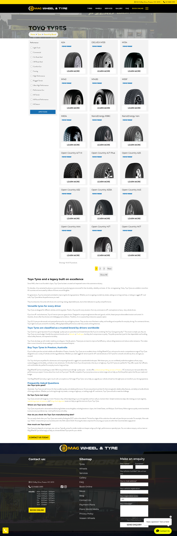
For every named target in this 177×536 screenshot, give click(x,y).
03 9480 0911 (170, 2)
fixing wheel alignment (57, 401)
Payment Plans (87, 504)
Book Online (137, 8)
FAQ (127, 8)
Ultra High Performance (40, 85)
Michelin (72, 334)
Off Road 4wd (38, 62)
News (82, 491)
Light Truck (36, 47)
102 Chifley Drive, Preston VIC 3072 (148, 2)
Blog (81, 495)
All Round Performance (40, 99)
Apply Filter (43, 112)
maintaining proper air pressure (37, 401)
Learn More (73, 71)
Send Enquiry (134, 524)
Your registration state (129, 496)
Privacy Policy (86, 513)
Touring (35, 71)
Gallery (119, 8)
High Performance (39, 76)
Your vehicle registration (130, 489)
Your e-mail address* (128, 481)
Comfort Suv (37, 66)
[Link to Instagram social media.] (65, 486)
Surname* (139, 464)
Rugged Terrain (38, 80)
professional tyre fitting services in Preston (108, 370)
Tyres (89, 8)
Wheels (98, 8)
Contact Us (85, 500)
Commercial (37, 52)
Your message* (126, 504)
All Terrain (36, 95)
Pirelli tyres (80, 334)
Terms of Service (135, 520)
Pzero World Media (89, 509)
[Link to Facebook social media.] (62, 486)
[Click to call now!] (6, 530)
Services (108, 8)
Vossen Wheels (87, 518)
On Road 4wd (37, 57)
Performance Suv (38, 90)
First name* (124, 464)
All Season (36, 104)
